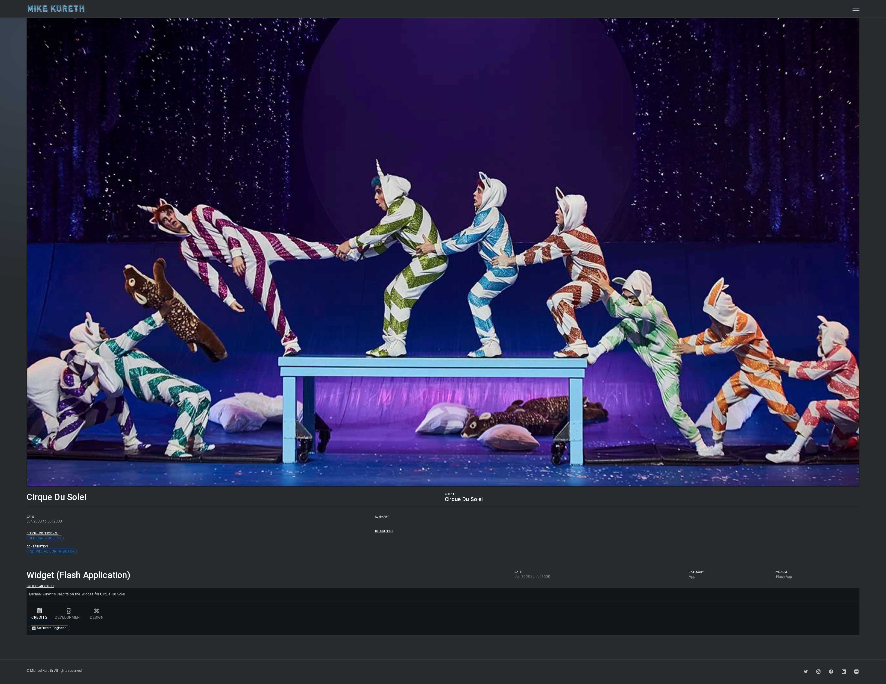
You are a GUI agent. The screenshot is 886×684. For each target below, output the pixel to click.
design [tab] (96, 617)
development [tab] (68, 617)
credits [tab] (39, 617)
